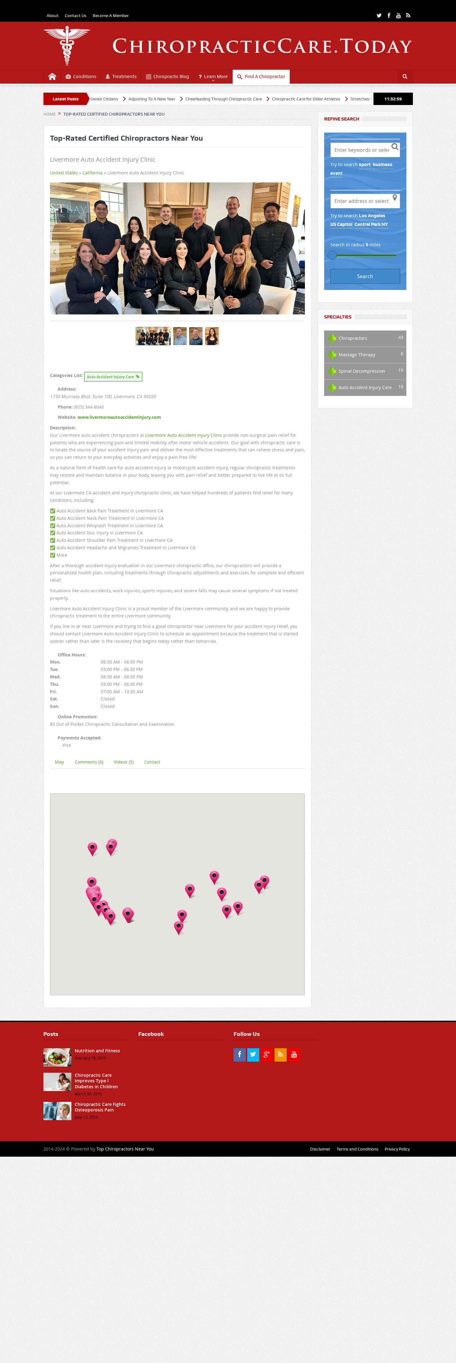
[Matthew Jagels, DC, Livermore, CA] (177, 351)
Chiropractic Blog (171, 76)
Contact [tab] (152, 968)
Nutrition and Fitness (97, 1257)
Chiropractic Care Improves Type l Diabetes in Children (96, 1286)
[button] (91, 1090)
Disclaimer (320, 1355)
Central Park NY (371, 224)
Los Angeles (372, 215)
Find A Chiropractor (265, 76)
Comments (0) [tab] (89, 968)
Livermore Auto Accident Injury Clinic (183, 641)
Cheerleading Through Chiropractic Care (170, 98)
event (336, 173)
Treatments (124, 76)
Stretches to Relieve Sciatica (324, 98)
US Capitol (341, 224)
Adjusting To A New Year (97, 98)
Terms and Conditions (357, 1355)
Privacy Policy (397, 1355)
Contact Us (76, 15)
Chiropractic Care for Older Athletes (252, 98)
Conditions (84, 76)
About (53, 15)
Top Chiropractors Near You (125, 1355)
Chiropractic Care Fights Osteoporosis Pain (100, 1313)
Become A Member (111, 15)
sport (365, 164)
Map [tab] (59, 968)
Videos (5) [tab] (124, 968)
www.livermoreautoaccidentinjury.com (119, 623)
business (382, 164)
